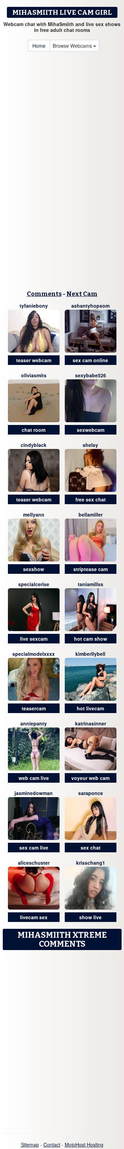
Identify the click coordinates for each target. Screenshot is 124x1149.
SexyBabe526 (90, 375)
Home (38, 45)
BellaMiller (91, 514)
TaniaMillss (90, 584)
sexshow (33, 569)
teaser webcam (33, 360)
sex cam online (90, 360)
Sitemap (30, 1144)
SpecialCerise (33, 584)
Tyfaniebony (34, 305)
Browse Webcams (73, 45)
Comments (44, 294)
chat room (33, 429)
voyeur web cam (90, 777)
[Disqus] (62, 1039)
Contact (51, 1144)
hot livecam (90, 708)
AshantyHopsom (90, 305)
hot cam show (90, 638)
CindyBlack (33, 444)
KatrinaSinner (90, 723)
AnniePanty (33, 723)
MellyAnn (33, 514)
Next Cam (81, 294)
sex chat (91, 847)
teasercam (34, 708)
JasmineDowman (33, 793)
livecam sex (34, 917)
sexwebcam (90, 429)
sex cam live (33, 847)
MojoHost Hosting (84, 1144)
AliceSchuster (34, 862)
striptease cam (90, 569)
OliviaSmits (33, 375)
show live (90, 917)
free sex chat (90, 499)
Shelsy (90, 444)
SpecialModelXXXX (33, 653)
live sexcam (34, 638)
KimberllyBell (90, 653)
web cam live (34, 777)
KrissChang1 (90, 862)
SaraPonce (90, 793)
